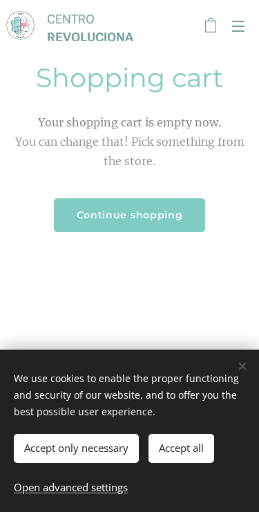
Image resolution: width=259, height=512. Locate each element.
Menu (238, 25)
